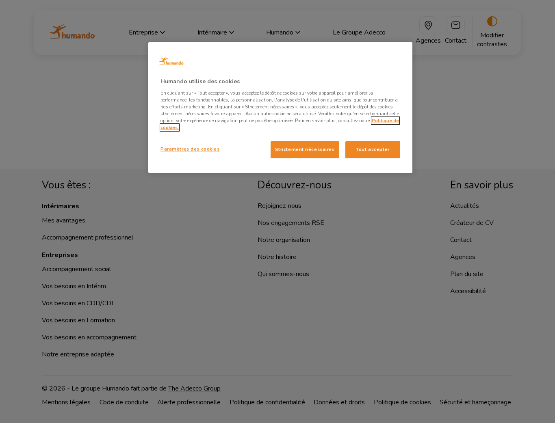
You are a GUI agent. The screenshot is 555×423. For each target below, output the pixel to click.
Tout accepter (372, 149)
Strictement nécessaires (305, 149)
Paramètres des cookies (190, 149)
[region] (280, 107)
